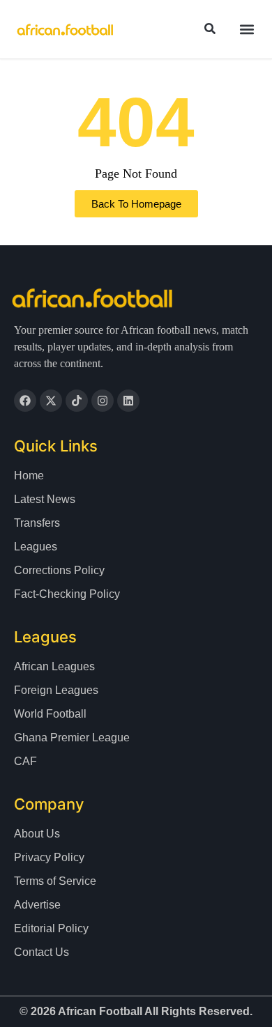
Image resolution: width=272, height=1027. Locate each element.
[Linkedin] (128, 400)
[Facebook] (25, 400)
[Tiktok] (77, 400)
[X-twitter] (51, 400)
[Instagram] (102, 400)
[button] (246, 29)
